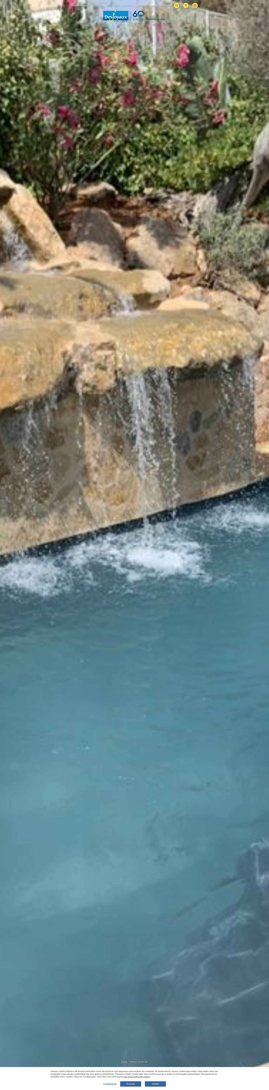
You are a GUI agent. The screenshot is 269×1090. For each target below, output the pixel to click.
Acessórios (129, 5)
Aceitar (155, 1084)
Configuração (110, 1084)
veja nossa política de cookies (136, 1077)
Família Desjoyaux (81, 5)
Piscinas (98, 5)
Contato (166, 5)
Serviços (143, 5)
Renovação (112, 5)
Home (124, 1061)
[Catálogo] (195, 5)
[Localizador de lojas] (186, 5)
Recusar (131, 1084)
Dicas (154, 5)
